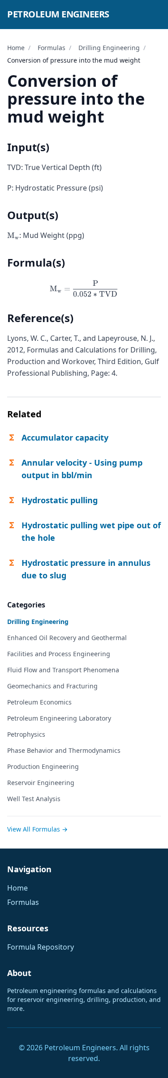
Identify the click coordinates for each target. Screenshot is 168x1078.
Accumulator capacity (65, 437)
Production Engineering (43, 766)
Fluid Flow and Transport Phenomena (63, 670)
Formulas (51, 47)
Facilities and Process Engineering (58, 653)
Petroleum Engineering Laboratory (59, 718)
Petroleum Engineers (58, 14)
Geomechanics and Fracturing (52, 686)
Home (16, 47)
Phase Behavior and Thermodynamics (64, 750)
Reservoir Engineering (40, 782)
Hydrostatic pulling (60, 500)
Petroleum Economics (39, 702)
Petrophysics (26, 734)
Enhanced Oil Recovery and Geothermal (67, 637)
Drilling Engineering (109, 47)
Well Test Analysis (33, 798)
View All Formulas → (37, 829)
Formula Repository (40, 947)
